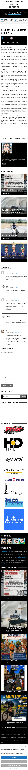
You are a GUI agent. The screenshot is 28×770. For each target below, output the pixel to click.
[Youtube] (18, 7)
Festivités (3, 26)
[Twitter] (15, 7)
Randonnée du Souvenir (11, 597)
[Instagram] (13, 7)
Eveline (2, 731)
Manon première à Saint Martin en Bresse (17, 737)
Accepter (14, 757)
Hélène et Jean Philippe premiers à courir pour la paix (23, 21)
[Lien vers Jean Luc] (16, 541)
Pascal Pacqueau (9, 272)
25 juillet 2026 (7, 261)
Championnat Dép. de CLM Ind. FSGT (13, 691)
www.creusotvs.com (18, 157)
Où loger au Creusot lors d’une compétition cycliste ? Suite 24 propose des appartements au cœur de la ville (16, 629)
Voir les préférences (14, 765)
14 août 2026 (6, 193)
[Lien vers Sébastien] (10, 541)
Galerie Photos (11, 26)
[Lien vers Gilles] (22, 541)
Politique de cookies (13, 768)
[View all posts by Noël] (11, 38)
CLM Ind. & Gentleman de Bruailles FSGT (8, 20)
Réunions (18, 26)
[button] (26, 746)
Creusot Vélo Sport (5, 551)
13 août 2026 (6, 215)
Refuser (14, 761)
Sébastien (3, 734)
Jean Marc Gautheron (5, 740)
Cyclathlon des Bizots (11, 660)
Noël (15, 38)
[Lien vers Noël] (3, 541)
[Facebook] (10, 7)
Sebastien (8, 316)
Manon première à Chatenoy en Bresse (15, 731)
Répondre (17, 273)
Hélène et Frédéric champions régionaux (16, 734)
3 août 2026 (6, 238)
